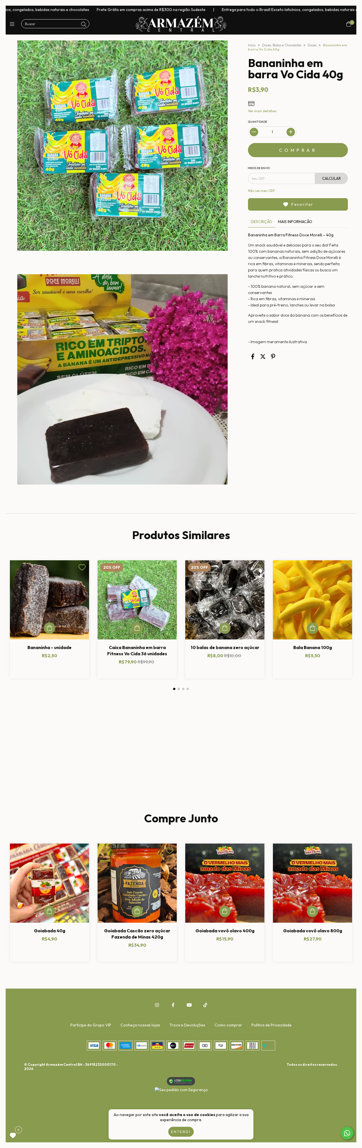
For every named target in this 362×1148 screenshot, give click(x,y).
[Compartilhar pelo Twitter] (263, 356)
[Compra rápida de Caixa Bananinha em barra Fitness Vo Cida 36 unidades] (137, 628)
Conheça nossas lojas (140, 1025)
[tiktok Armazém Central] (205, 1005)
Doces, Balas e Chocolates (281, 45)
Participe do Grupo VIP (90, 1025)
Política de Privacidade (271, 1025)
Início (252, 45)
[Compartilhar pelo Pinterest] (273, 356)
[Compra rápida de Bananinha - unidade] (49, 628)
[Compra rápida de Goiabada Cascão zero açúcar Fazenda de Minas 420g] (137, 911)
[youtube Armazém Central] (189, 1005)
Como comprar (228, 1025)
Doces (312, 45)
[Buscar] (83, 24)
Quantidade (257, 122)
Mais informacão (295, 221)
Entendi (181, 1132)
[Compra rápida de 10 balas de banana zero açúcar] (224, 628)
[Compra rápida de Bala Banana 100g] (312, 628)
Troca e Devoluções (187, 1025)
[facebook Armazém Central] (173, 1005)
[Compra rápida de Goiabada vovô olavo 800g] (312, 911)
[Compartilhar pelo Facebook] (252, 356)
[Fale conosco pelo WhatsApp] (347, 1133)
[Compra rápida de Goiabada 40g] (49, 911)
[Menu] (13, 24)
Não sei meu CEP (261, 191)
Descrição (261, 221)
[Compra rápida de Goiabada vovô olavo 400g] (224, 911)
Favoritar (302, 204)
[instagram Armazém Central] (157, 1005)
